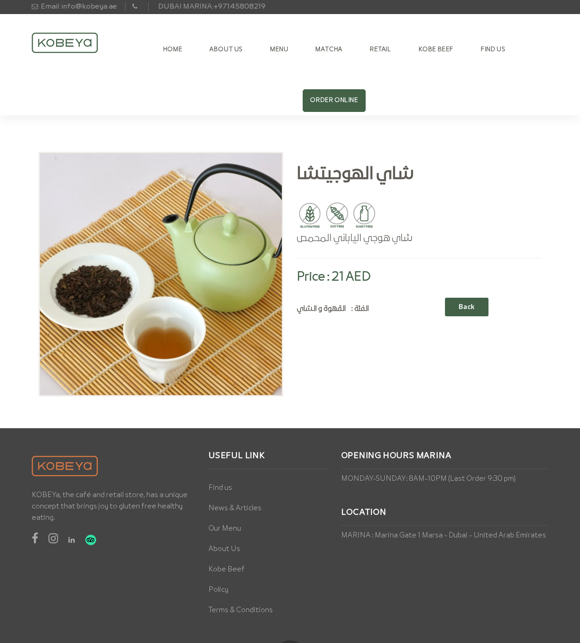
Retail (381, 49)
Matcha (329, 49)
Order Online (334, 100)
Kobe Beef (436, 49)
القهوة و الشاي (321, 309)
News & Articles (234, 508)
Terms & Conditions (240, 610)
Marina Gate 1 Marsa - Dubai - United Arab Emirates (460, 535)
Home (172, 49)
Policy (218, 590)
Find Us (493, 49)
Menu (279, 49)
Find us (220, 488)
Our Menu (224, 528)
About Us (226, 49)
